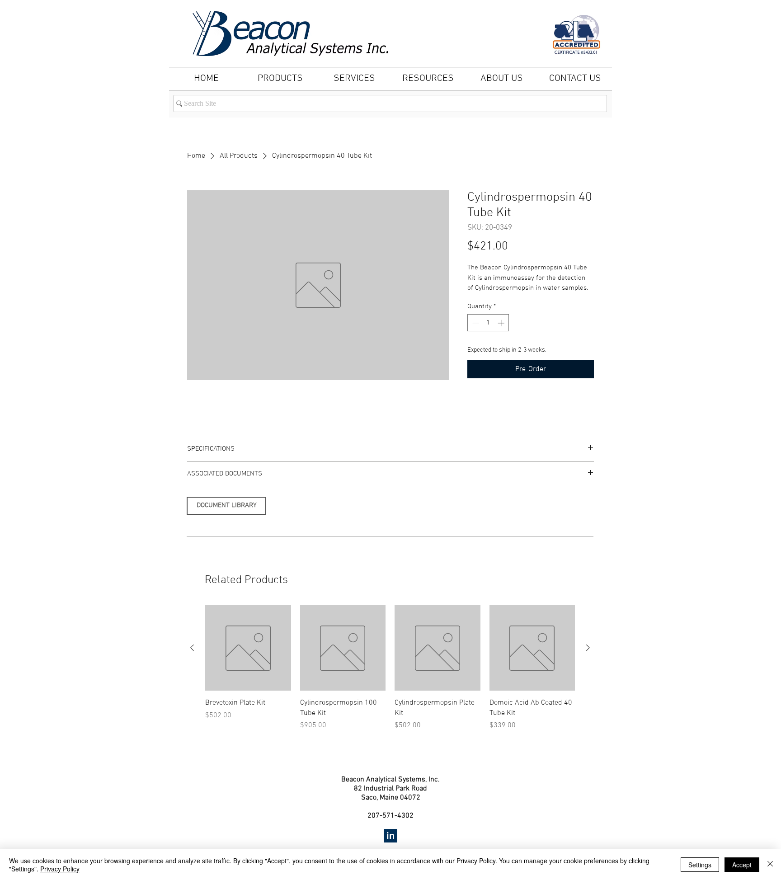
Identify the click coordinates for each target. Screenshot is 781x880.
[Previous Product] (192, 647)
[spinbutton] (488, 323)
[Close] (770, 864)
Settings (699, 864)
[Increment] (502, 323)
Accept (742, 864)
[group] (390, 668)
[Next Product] (588, 647)
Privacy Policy (60, 868)
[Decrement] (475, 323)
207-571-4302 (390, 815)
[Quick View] (248, 648)
